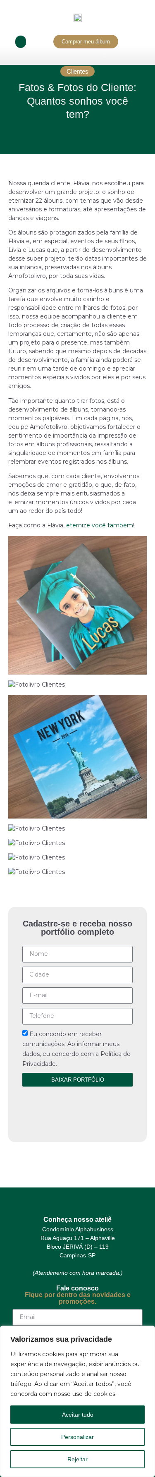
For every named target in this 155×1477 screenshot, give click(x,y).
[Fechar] (146, 1333)
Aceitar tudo (77, 1414)
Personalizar (77, 1437)
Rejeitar (77, 1459)
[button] (20, 42)
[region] (77, 1401)
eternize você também (99, 525)
